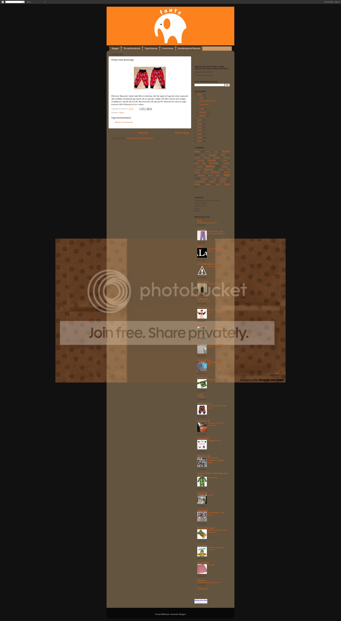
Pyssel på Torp (204, 360)
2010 (199, 131)
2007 (199, 141)
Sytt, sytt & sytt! (203, 301)
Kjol (203, 163)
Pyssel (221, 169)
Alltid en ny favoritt (215, 266)
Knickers (227, 163)
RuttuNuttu (202, 545)
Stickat (210, 175)
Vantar (212, 182)
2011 (199, 127)
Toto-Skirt (211, 565)
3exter (200, 247)
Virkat (222, 181)
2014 (199, 95)
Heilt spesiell (203, 308)
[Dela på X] (145, 109)
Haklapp (216, 158)
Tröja (226, 175)
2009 (199, 134)
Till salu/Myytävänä (131, 48)
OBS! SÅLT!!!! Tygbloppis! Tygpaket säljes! (216, 460)
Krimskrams (202, 378)
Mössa (210, 166)
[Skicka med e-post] (140, 109)
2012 (199, 124)
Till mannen (204, 104)
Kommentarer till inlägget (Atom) (139, 138)
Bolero (208, 152)
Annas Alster (203, 282)
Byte (216, 152)
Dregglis (212, 155)
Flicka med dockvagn (208, 101)
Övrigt (227, 184)
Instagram (201, 397)
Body (196, 151)
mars (202, 109)
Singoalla (201, 175)
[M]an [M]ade (203, 563)
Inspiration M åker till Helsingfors (216, 424)
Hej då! (210, 495)
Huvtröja (212, 160)
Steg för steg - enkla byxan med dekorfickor (216, 232)
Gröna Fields (212, 478)
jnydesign (201, 229)
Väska (208, 184)
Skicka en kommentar (124, 122)
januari (203, 116)
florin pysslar (203, 438)
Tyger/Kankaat (151, 48)
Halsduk (227, 158)
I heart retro (202, 589)
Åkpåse (218, 184)
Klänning (214, 163)
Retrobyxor (215, 172)
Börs (202, 155)
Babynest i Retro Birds (216, 327)
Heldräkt (201, 160)
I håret (224, 160)
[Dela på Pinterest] (150, 109)
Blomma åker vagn (205, 528)
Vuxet (197, 184)
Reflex (205, 172)
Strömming (202, 325)
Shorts (227, 172)
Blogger (182, 614)
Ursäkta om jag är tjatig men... (209, 582)
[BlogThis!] (143, 109)
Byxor (121, 113)
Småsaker (211, 380)
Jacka (196, 163)
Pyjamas (209, 169)
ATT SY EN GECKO (205, 264)
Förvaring (206, 158)
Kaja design (202, 510)
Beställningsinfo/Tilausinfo (189, 48)
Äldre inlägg (181, 132)
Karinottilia (202, 493)
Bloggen (115, 48)
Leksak (199, 167)
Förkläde (197, 158)
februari (203, 112)
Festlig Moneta (213, 284)
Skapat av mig (203, 456)
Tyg (214, 179)
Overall (224, 167)
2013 (199, 120)
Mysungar (201, 580)
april (202, 98)
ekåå (199, 343)
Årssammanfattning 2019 (207, 223)
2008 (199, 138)
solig (199, 221)
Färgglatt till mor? (214, 441)
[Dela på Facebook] (148, 109)
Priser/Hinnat (167, 48)
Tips (217, 175)
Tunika (204, 179)
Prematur (197, 169)
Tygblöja (223, 179)
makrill (200, 395)
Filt (223, 155)
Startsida (143, 132)
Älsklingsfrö (202, 299)
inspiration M (203, 421)
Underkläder (199, 182)
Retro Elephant (204, 403)
